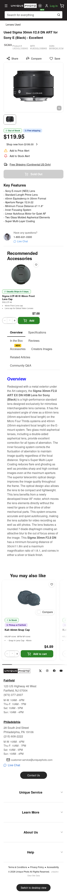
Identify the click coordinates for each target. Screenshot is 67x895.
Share (14, 58)
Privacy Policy (37, 867)
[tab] (16, 332)
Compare (36, 58)
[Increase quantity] (14, 320)
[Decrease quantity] (4, 320)
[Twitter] (40, 671)
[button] (62, 6)
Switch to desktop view (33, 887)
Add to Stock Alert (20, 156)
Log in (54, 6)
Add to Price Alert (19, 150)
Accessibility (53, 867)
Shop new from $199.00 (20, 144)
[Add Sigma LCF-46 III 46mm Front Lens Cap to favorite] (36, 264)
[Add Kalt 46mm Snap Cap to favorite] (51, 584)
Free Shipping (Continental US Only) (30, 164)
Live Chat (22, 241)
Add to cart (40, 654)
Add (31, 320)
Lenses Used (13, 24)
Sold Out (36, 174)
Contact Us (33, 775)
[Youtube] (61, 671)
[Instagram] (47, 671)
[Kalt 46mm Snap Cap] (29, 598)
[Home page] (23, 5)
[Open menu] (6, 5)
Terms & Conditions (17, 867)
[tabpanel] (33, 463)
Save (57, 58)
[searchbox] (33, 14)
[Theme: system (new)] (40, 5)
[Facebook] (54, 671)
